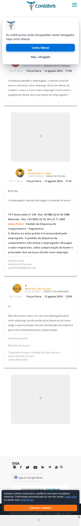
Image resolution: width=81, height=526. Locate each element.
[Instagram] (14, 467)
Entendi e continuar (40, 508)
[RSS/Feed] (61, 467)
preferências (26, 500)
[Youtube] (35, 467)
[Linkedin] (42, 467)
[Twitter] (27, 467)
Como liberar (40, 48)
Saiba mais (71, 497)
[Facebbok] (21, 467)
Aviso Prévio (16, 224)
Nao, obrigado (40, 57)
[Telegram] (49, 467)
